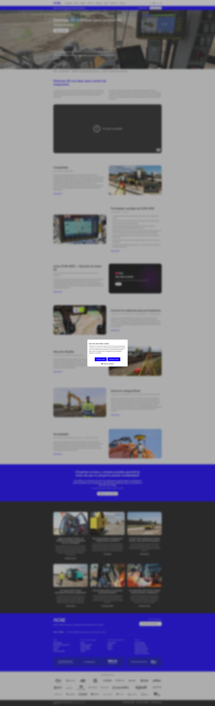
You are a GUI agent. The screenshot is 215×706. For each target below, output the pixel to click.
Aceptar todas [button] (101, 359)
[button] (107, 363)
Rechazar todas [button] (113, 359)
